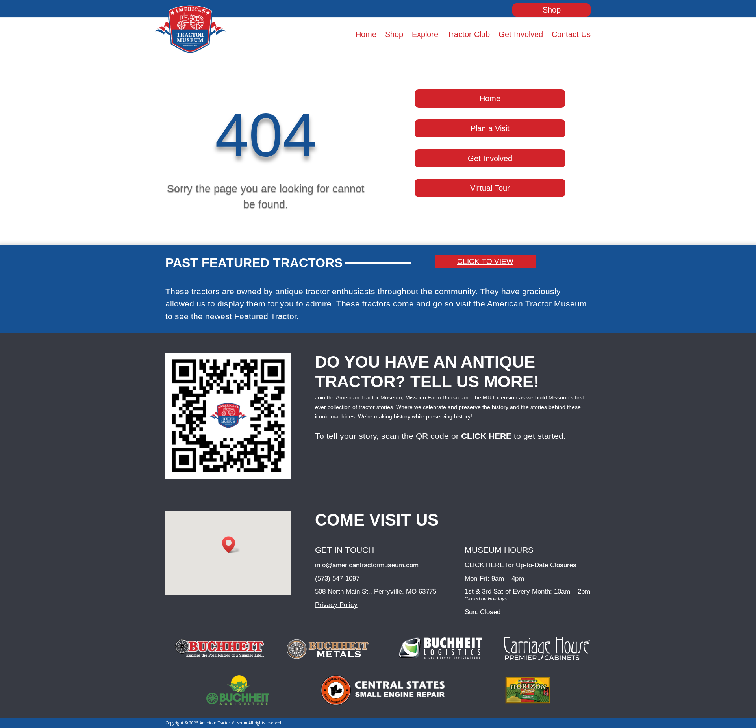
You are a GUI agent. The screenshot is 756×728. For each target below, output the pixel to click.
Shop (552, 10)
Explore (425, 35)
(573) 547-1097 (337, 578)
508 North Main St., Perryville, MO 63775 (375, 591)
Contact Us (571, 35)
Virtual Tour (490, 188)
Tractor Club (468, 35)
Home (366, 35)
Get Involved (520, 35)
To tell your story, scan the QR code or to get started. (440, 435)
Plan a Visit (490, 128)
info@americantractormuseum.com (367, 565)
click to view (485, 261)
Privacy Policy (336, 605)
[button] (231, 544)
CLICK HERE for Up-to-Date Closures (520, 565)
